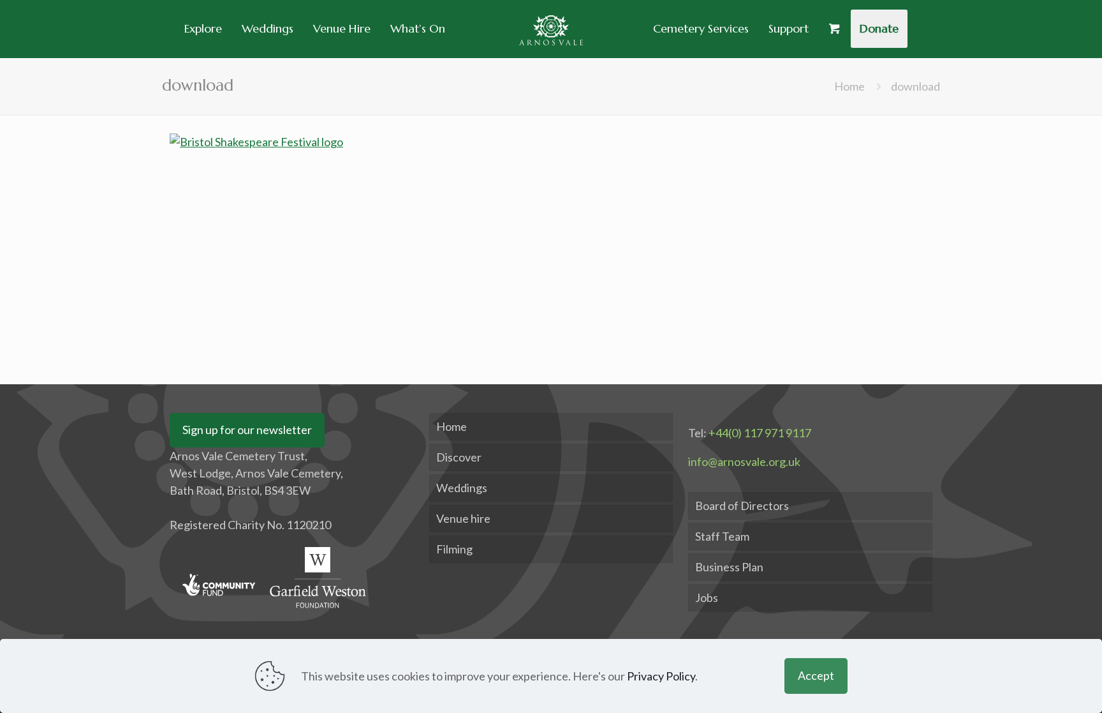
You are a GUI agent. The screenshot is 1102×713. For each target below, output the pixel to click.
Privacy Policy (661, 676)
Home (849, 86)
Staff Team (722, 536)
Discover (458, 457)
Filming (454, 549)
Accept (816, 675)
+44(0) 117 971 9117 (760, 433)
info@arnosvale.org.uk (744, 461)
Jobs (706, 597)
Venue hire (463, 518)
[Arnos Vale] (550, 28)
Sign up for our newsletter (247, 430)
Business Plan (729, 567)
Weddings (461, 488)
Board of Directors (742, 506)
